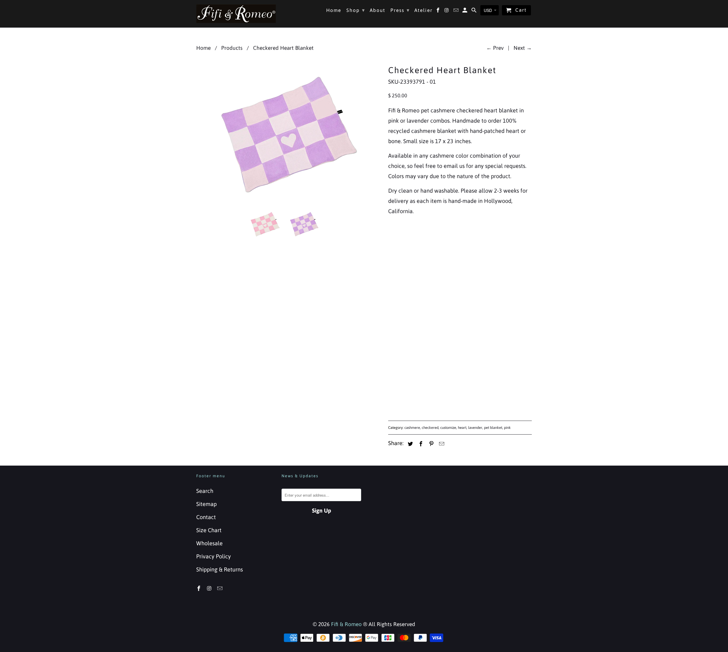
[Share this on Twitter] (409, 444)
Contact (206, 517)
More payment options (496, 397)
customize (448, 427)
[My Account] (465, 11)
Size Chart (209, 530)
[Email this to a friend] (440, 444)
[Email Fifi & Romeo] (220, 588)
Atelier (423, 10)
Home (333, 10)
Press (400, 10)
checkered (430, 427)
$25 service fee (413, 322)
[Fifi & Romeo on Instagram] (210, 588)
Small (396, 260)
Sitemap (206, 504)
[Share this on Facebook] (420, 444)
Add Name (401, 310)
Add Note (399, 356)
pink (507, 427)
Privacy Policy (213, 556)
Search (204, 491)
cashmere (412, 427)
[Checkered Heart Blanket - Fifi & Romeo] (289, 134)
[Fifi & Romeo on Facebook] (199, 588)
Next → (523, 48)
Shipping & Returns (219, 569)
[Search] (474, 11)
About (377, 10)
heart (462, 427)
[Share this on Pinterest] (430, 444)
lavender (475, 427)
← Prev (495, 48)
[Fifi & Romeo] (236, 13)
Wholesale (209, 543)
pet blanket (493, 427)
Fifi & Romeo (346, 624)
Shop (355, 10)
